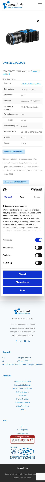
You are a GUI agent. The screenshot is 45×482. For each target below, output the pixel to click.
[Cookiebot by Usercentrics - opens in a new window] (31, 189)
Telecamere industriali (22, 381)
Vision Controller (22, 406)
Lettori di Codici (22, 392)
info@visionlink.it (24, 358)
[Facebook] (16, 341)
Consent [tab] (8, 197)
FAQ (22, 426)
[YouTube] (24, 341)
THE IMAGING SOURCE (31, 84)
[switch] (38, 248)
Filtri (22, 409)
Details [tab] (23, 197)
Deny (22, 290)
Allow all (22, 274)
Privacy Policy (22, 433)
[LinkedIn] (28, 341)
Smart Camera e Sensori (22, 388)
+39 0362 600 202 (24, 361)
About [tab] (37, 197)
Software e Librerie (22, 402)
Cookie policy (22, 430)
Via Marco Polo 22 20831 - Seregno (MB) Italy (24, 365)
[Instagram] (20, 341)
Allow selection (22, 282)
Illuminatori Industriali (22, 385)
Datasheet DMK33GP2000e (16, 182)
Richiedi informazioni (13, 152)
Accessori (22, 395)
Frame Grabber (22, 399)
